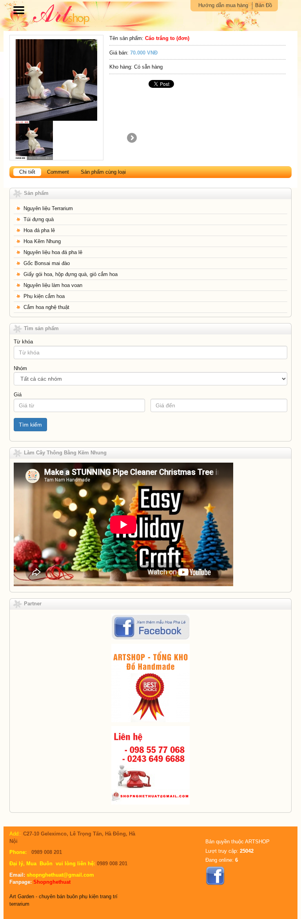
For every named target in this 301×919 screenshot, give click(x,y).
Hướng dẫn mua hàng (223, 5)
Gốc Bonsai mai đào (47, 263)
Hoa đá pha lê (39, 230)
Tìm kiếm (30, 424)
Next (131, 138)
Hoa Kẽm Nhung (42, 241)
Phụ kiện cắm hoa (44, 296)
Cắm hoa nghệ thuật (46, 307)
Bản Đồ (263, 5)
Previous (21, 138)
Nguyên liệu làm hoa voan (53, 285)
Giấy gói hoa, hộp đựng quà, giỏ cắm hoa (71, 274)
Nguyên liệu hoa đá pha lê (53, 252)
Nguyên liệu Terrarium (48, 208)
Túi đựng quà (39, 219)
